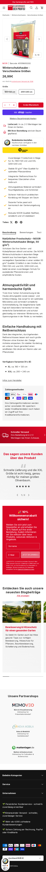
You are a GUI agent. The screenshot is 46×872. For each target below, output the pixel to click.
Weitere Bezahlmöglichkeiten (23, 118)
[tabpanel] (23, 306)
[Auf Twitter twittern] (11, 222)
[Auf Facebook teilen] (16, 222)
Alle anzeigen (23, 595)
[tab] (9, 232)
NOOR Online (13, 866)
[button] (42, 8)
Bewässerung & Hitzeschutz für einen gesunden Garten (21, 629)
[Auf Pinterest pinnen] (21, 222)
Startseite (5, 15)
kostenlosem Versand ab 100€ (22, 81)
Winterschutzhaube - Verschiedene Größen (27, 15)
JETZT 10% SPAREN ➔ (30, 555)
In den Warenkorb (31, 105)
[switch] (5, 868)
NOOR (4, 63)
